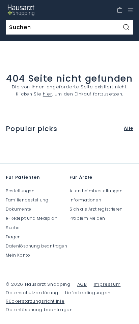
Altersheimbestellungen (96, 191)
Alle (128, 128)
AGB (82, 284)
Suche (13, 228)
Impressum (107, 284)
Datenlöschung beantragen (36, 246)
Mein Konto (18, 255)
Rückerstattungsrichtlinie (35, 301)
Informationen (85, 200)
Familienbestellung (27, 200)
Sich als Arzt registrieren (96, 209)
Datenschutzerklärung (32, 292)
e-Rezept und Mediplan (32, 218)
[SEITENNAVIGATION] (130, 10)
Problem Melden (87, 218)
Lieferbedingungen (88, 292)
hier (47, 94)
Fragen (13, 237)
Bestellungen (20, 191)
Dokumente (18, 209)
